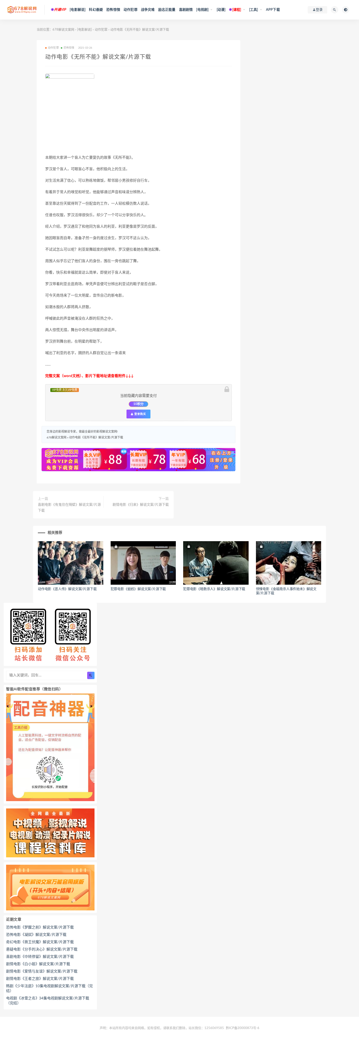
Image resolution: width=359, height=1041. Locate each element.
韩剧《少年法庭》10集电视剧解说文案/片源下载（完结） (49, 988)
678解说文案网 (63, 29)
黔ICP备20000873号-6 (242, 1028)
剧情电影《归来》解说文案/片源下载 (141, 504)
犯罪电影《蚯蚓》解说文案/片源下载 (138, 589)
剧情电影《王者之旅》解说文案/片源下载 (40, 979)
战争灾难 (148, 9)
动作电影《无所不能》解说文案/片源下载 (96, 437)
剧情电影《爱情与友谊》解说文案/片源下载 (41, 971)
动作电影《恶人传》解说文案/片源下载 (67, 589)
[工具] (253, 9)
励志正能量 (167, 9)
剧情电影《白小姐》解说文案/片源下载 (38, 964)
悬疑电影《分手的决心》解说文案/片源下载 (41, 949)
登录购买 (139, 414)
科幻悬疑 (96, 9)
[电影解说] (77, 9)
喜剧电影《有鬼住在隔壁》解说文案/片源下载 (69, 507)
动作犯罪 (130, 9)
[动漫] (221, 9)
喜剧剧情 (186, 9)
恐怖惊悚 (113, 9)
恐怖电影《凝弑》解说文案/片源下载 (36, 935)
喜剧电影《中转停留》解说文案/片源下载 (40, 957)
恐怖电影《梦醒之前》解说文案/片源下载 (40, 927)
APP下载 (273, 9)
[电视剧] (202, 9)
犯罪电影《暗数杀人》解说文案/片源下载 (214, 589)
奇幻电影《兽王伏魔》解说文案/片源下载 (40, 942)
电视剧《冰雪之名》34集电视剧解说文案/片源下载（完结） (47, 1000)
